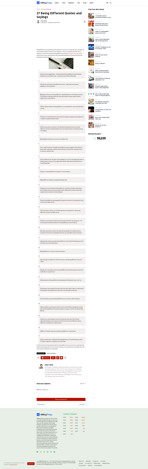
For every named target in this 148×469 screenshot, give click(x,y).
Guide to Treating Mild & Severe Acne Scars (102, 32)
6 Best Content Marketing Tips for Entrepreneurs (102, 40)
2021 (80, 423)
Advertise (88, 461)
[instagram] (47, 452)
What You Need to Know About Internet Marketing (102, 71)
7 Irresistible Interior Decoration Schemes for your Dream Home (103, 17)
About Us (81, 461)
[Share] (83, 21)
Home (38, 9)
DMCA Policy (97, 463)
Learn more (13, 464)
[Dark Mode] (106, 2)
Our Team (102, 461)
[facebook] (37, 452)
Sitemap (90, 465)
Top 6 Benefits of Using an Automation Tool (102, 79)
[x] (44, 452)
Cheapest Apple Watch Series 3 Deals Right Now (102, 87)
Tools (85, 3)
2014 (68, 434)
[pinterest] (54, 452)
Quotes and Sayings (46, 9)
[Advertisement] (61, 36)
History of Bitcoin (100, 63)
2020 (68, 425)
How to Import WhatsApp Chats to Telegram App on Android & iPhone (102, 95)
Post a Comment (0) (61, 399)
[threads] (51, 452)
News (91, 3)
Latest (57, 3)
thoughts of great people (75, 53)
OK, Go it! (31, 463)
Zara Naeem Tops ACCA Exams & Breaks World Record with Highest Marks (102, 25)
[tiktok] (41, 452)
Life (78, 3)
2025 (80, 417)
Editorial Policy (106, 463)
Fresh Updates (98, 465)
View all (82, 383)
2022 (68, 423)
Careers (81, 463)
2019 (80, 425)
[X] (53, 357)
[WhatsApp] (57, 357)
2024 (68, 420)
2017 (80, 428)
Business (71, 3)
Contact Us (95, 461)
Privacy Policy (82, 465)
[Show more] (65, 357)
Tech (63, 3)
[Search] (109, 2)
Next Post (81, 404)
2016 (68, 431)
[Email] (61, 357)
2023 (80, 420)
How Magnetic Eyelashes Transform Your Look (102, 102)
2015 (80, 431)
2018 (68, 428)
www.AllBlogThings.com (42, 461)
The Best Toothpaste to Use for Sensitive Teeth (103, 47)
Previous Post (41, 404)
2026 (68, 417)
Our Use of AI (88, 463)
